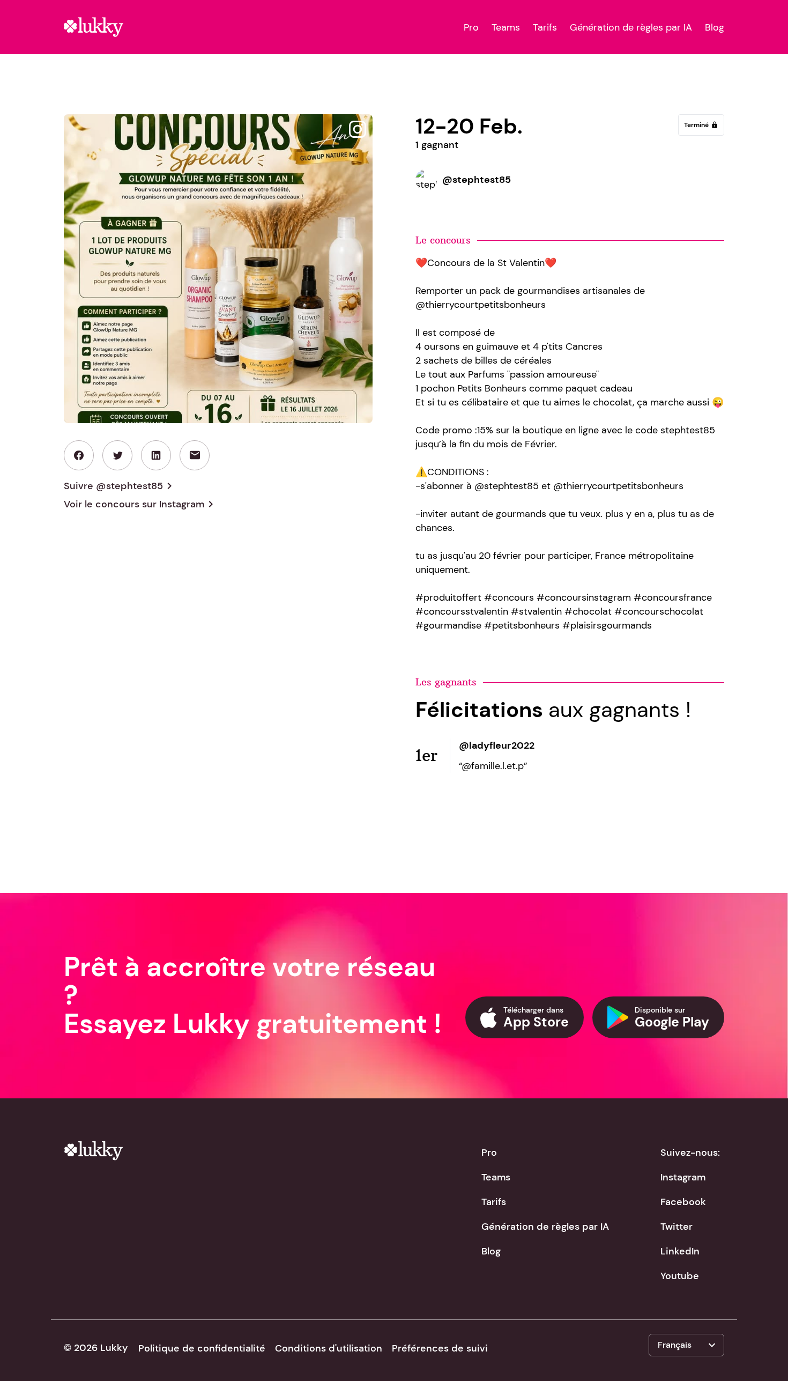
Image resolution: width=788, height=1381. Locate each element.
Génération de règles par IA (631, 27)
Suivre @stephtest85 (120, 485)
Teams (506, 27)
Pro (471, 27)
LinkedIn (680, 1251)
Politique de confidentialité (201, 1348)
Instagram (682, 1177)
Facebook (683, 1201)
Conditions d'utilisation (328, 1348)
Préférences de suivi (440, 1348)
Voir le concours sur (140, 504)
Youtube (679, 1275)
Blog (714, 27)
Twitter (676, 1226)
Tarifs (545, 27)
